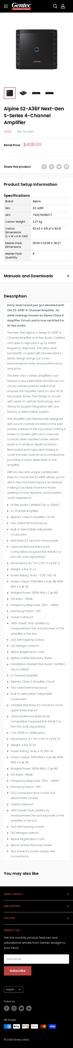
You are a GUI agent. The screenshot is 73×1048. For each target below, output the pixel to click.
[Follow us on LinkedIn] (29, 1008)
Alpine (7, 132)
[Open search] (55, 6)
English (10, 989)
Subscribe (18, 971)
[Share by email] (66, 166)
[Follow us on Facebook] (6, 1008)
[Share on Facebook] (44, 166)
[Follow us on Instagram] (14, 1008)
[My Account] (63, 6)
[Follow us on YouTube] (21, 1008)
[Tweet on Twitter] (59, 166)
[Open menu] (6, 6)
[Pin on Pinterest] (51, 166)
